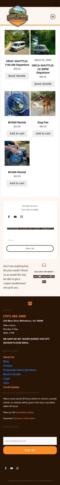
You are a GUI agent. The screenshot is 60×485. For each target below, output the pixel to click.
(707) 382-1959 (14, 316)
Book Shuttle (17, 75)
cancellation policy (24, 412)
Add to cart (17, 133)
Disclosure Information (24, 418)
